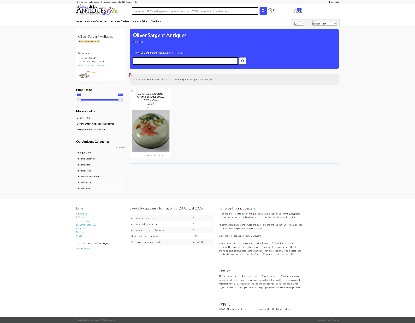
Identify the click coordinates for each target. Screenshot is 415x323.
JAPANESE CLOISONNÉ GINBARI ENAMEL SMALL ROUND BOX (150, 96)
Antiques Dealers (119, 21)
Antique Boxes (85, 152)
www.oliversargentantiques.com (91, 65)
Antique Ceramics (86, 158)
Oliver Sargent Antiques (185, 79)
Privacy (79, 235)
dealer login (334, 2)
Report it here (83, 248)
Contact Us (81, 213)
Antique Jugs (83, 164)
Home (79, 21)
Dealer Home (83, 117)
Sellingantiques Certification (91, 129)
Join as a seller (83, 221)
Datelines (81, 232)
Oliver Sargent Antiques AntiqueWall (95, 123)
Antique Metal (84, 170)
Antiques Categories (96, 21)
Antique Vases (84, 188)
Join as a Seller (140, 21)
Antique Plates (84, 182)
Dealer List (163, 79)
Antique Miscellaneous (88, 176)
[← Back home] (97, 9)
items (94, 72)
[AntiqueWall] (85, 75)
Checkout (156, 21)
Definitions (81, 228)
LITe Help (80, 217)
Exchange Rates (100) (86, 224)
